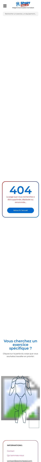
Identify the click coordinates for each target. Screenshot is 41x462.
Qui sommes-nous (15, 455)
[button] (5, 6)
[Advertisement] (20, 39)
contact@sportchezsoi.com (19, 461)
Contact (10, 451)
